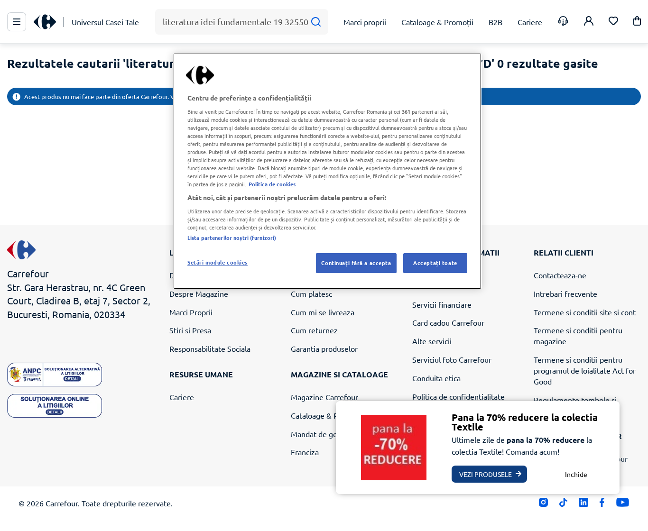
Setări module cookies (217, 262)
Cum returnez (314, 330)
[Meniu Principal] (16, 21)
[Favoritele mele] (613, 22)
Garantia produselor (324, 348)
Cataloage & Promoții (327, 415)
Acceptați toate (435, 262)
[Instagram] (543, 505)
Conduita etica (436, 378)
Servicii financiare (442, 304)
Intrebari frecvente (565, 293)
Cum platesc (311, 293)
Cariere (181, 397)
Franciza (305, 452)
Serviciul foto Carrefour (451, 359)
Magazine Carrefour (324, 397)
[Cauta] (316, 22)
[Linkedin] (583, 505)
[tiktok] (563, 505)
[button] (637, 22)
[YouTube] (622, 505)
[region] (327, 171)
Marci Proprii (191, 312)
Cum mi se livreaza (322, 312)
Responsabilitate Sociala (209, 348)
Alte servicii (432, 341)
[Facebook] (602, 505)
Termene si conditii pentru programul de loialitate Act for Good (585, 370)
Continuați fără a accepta (356, 262)
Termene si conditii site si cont (585, 312)
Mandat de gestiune (324, 434)
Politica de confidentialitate (458, 396)
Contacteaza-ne (560, 275)
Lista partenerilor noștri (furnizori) (231, 237)
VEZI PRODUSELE (485, 474)
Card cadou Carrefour (448, 322)
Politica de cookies (272, 184)
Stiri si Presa (190, 330)
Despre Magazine (198, 293)
